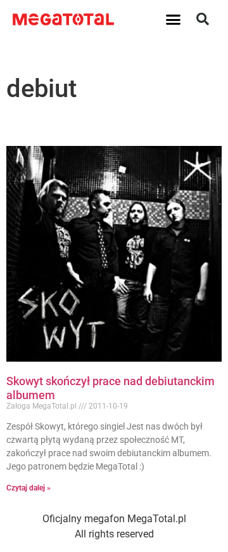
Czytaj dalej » (28, 487)
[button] (174, 19)
